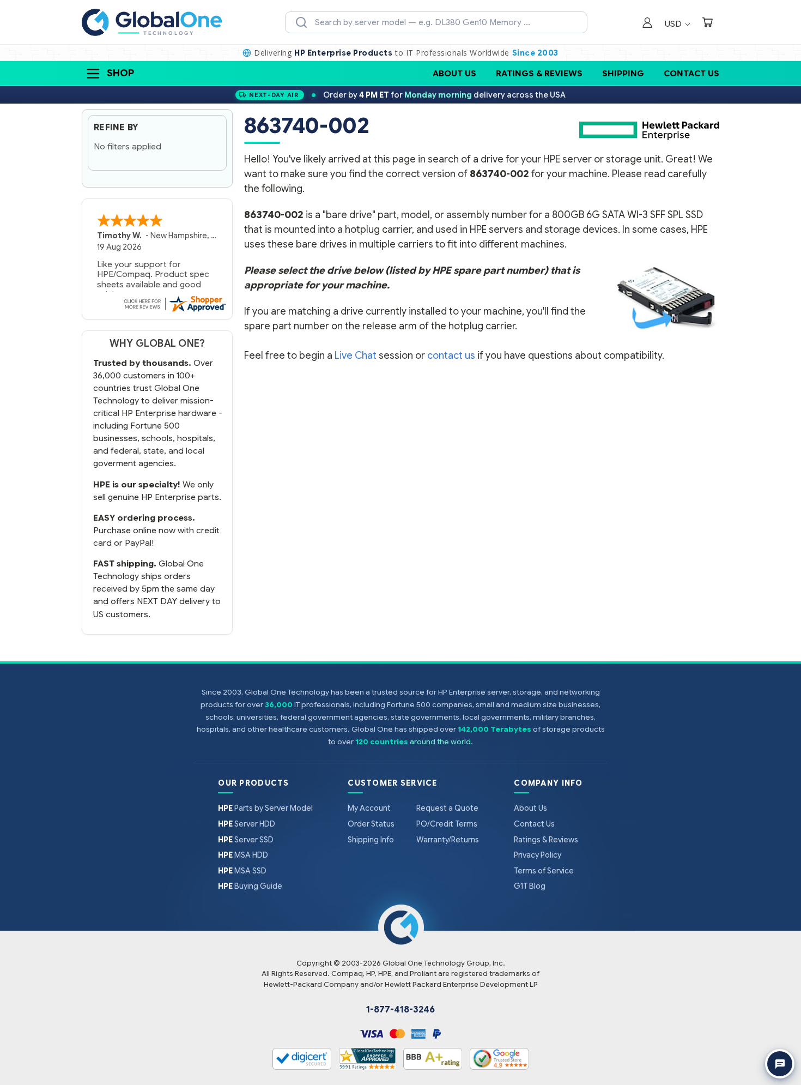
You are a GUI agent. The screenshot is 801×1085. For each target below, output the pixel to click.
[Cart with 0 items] (707, 24)
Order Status (371, 824)
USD (674, 24)
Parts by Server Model (265, 808)
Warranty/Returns (447, 840)
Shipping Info (371, 840)
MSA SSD (242, 871)
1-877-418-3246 (400, 1009)
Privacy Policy (537, 855)
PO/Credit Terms (446, 824)
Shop (120, 73)
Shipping (623, 73)
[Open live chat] (779, 1063)
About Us (454, 73)
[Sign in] (647, 24)
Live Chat (356, 355)
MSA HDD (243, 855)
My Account (369, 808)
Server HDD (246, 824)
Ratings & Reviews (539, 73)
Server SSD (246, 840)
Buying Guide (250, 886)
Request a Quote (447, 808)
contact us (451, 355)
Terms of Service (544, 871)
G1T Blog (529, 886)
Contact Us (691, 73)
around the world (440, 741)
